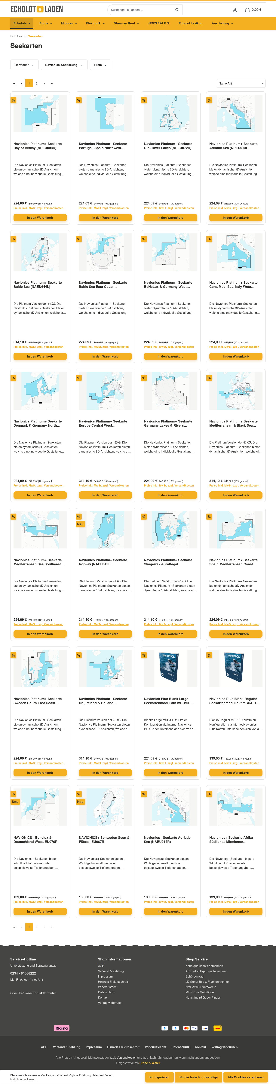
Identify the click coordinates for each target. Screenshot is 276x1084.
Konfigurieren (159, 1077)
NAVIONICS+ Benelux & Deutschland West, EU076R (35, 839)
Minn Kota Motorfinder (200, 992)
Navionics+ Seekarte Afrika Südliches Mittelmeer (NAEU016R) (231, 839)
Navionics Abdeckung (61, 65)
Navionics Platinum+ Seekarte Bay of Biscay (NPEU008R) (38, 146)
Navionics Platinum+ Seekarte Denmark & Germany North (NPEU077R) (38, 423)
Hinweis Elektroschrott (113, 981)
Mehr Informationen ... (23, 1079)
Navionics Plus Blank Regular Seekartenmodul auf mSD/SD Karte (233, 701)
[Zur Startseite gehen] (36, 9)
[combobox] (138, 10)
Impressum (105, 976)
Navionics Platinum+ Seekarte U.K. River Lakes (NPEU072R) (168, 146)
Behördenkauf (195, 976)
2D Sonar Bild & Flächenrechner (207, 981)
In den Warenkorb (40, 217)
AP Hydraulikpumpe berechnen (206, 971)
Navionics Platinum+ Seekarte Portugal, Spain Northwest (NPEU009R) (103, 146)
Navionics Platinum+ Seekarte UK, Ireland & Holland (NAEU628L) (103, 701)
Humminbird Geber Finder (203, 997)
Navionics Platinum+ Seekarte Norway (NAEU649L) (103, 562)
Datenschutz (106, 992)
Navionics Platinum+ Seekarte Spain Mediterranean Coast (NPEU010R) (233, 562)
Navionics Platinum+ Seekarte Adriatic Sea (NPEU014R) (233, 146)
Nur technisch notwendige (198, 1077)
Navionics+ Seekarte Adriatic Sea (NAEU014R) (167, 839)
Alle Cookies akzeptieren (246, 1077)
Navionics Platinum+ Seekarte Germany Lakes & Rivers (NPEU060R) (168, 423)
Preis (98, 65)
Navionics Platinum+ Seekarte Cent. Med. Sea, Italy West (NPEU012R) (233, 284)
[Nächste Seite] (44, 83)
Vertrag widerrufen (110, 1002)
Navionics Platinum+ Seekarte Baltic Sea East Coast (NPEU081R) (103, 284)
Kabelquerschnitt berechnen (204, 966)
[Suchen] (176, 10)
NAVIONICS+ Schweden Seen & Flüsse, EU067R (104, 839)
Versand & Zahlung (111, 971)
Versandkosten (126, 1057)
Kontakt (103, 997)
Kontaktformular (44, 993)
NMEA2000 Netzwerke (201, 987)
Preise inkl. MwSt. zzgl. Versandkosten (38, 208)
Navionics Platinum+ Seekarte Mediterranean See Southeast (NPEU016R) (38, 562)
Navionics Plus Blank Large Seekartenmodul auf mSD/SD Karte (167, 701)
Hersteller (22, 65)
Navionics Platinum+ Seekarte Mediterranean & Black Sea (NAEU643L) (233, 423)
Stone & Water (150, 1063)
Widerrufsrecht (107, 987)
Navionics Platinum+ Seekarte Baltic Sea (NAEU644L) (38, 284)
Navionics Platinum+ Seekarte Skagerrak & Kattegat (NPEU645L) (168, 562)
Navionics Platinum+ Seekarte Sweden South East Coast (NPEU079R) (38, 701)
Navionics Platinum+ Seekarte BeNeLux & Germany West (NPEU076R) (168, 284)
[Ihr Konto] (234, 9)
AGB (101, 966)
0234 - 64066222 (23, 973)
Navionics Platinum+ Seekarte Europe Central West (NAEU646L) (103, 423)
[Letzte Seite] (51, 83)
